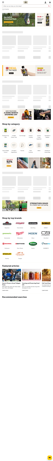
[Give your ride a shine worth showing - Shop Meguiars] (26, 114)
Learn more (5, 290)
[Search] (49, 6)
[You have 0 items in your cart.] (50, 2)
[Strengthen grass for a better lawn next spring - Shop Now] (26, 205)
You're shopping (5, 9)
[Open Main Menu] (3, 2)
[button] (45, 2)
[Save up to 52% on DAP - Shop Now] (26, 162)
